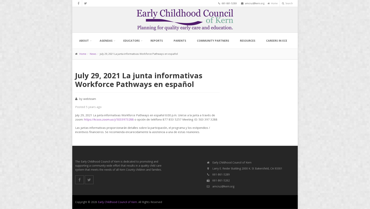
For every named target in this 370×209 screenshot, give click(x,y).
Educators (131, 40)
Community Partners (213, 40)
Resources (247, 40)
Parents (180, 40)
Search (289, 3)
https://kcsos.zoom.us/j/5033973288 (109, 119)
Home (274, 3)
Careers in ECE (276, 40)
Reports (157, 40)
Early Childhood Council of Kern (117, 202)
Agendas (106, 40)
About (84, 40)
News (93, 54)
